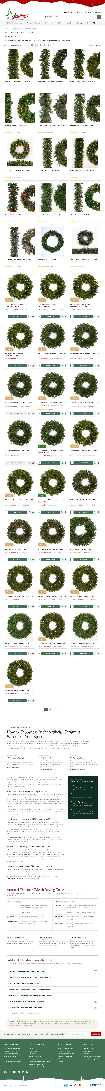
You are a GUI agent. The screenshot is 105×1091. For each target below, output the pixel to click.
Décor (60, 23)
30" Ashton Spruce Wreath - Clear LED (52, 643)
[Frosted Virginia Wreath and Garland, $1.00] (20, 242)
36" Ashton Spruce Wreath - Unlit (17, 643)
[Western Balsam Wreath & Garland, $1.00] (52, 64)
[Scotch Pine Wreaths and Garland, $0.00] (85, 64)
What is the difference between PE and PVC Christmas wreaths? (30, 995)
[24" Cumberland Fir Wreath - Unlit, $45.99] (20, 433)
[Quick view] (29, 316)
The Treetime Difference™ (12, 1048)
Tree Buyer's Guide (34, 1059)
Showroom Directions (10, 1059)
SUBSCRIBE (96, 1034)
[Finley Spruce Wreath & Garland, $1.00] (85, 197)
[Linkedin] (23, 1072)
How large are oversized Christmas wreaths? (23, 1013)
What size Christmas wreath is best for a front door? (26, 971)
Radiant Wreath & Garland (47, 259)
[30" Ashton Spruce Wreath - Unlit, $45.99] (85, 626)
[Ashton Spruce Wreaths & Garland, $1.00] (20, 64)
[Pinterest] (18, 1072)
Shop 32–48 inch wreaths (46, 769)
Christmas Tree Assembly (36, 1064)
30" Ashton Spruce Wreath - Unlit (82, 643)
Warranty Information (35, 1056)
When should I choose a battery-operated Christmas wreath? (29, 989)
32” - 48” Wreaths (24, 40)
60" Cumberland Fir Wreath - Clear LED (52, 353)
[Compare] (33, 316)
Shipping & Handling (10, 1056)
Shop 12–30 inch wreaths (14, 767)
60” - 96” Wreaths (39, 40)
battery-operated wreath (17, 829)
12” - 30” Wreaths (10, 40)
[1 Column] (28, 45)
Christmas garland (13, 878)
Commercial (49, 23)
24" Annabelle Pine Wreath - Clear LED (19, 500)
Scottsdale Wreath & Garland (15, 125)
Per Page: (91, 45)
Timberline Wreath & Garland (15, 215)
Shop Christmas (65, 1044)
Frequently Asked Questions (91, 1059)
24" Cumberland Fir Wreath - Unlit (17, 450)
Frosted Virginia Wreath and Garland (18, 259)
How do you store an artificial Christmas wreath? (25, 1007)
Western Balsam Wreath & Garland (50, 82)
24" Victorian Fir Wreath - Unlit (81, 549)
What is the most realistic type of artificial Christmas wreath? (29, 977)
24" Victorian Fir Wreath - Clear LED (50, 549)
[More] (82, 12)
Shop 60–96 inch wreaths (77, 769)
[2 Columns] (32, 45)
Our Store (79, 12)
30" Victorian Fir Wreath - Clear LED (18, 549)
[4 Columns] (40, 45)
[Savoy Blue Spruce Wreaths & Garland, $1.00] (52, 108)
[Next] (59, 709)
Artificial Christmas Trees (14, 23)
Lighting (69, 23)
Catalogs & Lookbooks (65, 1056)
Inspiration (97, 12)
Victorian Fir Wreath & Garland (48, 170)
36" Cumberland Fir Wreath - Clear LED (52, 403)
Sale (87, 23)
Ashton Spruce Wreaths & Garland (17, 82)
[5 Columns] (44, 45)
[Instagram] (10, 1072)
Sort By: (6, 45)
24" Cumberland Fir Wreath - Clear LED (84, 403)
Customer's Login (88, 1048)
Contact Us (32, 1048)
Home (6, 28)
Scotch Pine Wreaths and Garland (82, 82)
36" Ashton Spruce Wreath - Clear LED (84, 596)
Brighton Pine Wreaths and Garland (18, 170)
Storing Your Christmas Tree (37, 1067)
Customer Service (36, 1044)
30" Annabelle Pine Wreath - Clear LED (84, 450)
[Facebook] (27, 1072)
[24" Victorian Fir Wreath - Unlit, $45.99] (85, 532)
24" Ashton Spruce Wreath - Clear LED (19, 690)
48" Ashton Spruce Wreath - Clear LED (52, 596)
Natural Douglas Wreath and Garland (51, 215)
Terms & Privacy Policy (11, 1051)
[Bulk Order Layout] (48, 45)
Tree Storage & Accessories (66, 1053)
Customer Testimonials (11, 1053)
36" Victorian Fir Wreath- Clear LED (82, 500)
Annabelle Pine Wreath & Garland (82, 170)
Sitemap (60, 1061)
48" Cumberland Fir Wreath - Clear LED (84, 353)
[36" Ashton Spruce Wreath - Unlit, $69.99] (20, 626)
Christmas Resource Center (12, 1061)
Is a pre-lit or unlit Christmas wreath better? (23, 983)
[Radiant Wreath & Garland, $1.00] (52, 242)
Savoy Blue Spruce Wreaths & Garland (51, 125)
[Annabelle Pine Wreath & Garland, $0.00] (85, 153)
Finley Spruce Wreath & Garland (81, 215)
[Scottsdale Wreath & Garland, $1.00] (20, 108)
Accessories (66, 40)
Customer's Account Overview (92, 1056)
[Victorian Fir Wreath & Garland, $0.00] (52, 153)
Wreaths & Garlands (64, 1051)
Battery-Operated (53, 40)
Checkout (86, 1053)
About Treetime (11, 1044)
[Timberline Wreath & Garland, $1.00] (20, 197)
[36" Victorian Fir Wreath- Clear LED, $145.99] (85, 482)
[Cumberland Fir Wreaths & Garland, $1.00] (85, 108)
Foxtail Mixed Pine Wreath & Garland (83, 259)
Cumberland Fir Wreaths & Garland (82, 125)
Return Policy (89, 12)
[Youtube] (14, 1072)
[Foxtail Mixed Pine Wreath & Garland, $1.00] (85, 242)
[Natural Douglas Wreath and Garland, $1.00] (52, 197)
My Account (88, 1044)
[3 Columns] (36, 45)
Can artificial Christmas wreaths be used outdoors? (26, 1001)
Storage (80, 23)
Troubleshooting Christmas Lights (39, 1061)
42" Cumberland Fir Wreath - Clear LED (19, 403)
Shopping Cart (87, 1051)
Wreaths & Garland (33, 23)
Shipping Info (33, 1051)
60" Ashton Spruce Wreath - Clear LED (19, 596)
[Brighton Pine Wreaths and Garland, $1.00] (20, 153)
